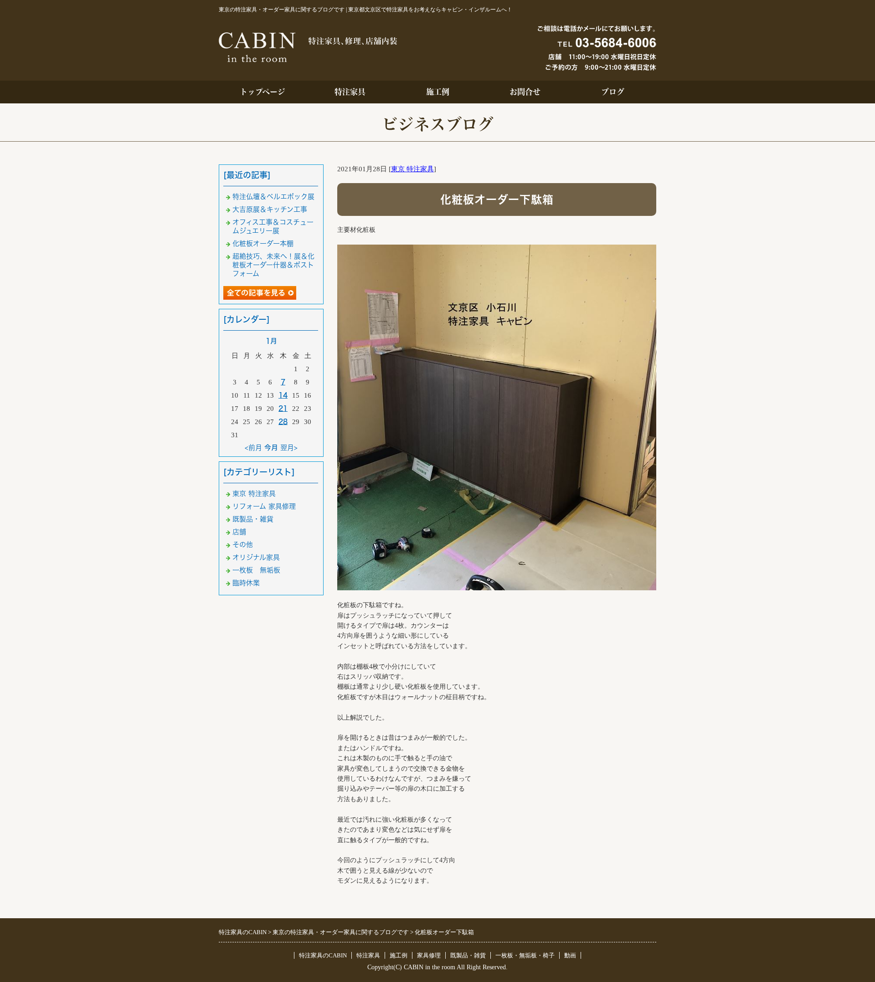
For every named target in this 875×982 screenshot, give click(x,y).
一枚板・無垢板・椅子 (525, 955)
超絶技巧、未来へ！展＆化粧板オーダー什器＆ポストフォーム (273, 265)
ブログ (612, 92)
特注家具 (350, 92)
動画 (570, 955)
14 (283, 395)
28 (283, 421)
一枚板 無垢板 (256, 570)
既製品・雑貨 (252, 519)
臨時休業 (246, 582)
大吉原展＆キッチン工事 (269, 209)
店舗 (239, 531)
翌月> (289, 447)
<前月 (253, 447)
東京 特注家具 (412, 169)
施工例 (437, 92)
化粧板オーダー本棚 (262, 243)
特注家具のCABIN (323, 955)
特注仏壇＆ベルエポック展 (273, 196)
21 (283, 408)
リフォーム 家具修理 (264, 506)
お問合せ (525, 92)
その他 (242, 544)
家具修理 (429, 955)
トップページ (262, 92)
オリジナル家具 (256, 557)
